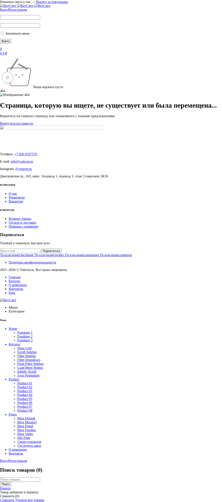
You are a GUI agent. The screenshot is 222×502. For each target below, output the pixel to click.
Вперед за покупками (52, 2)
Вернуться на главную (16, 123)
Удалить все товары (29, 500)
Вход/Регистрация (13, 9)
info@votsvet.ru (22, 161)
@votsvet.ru (23, 169)
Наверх (5, 488)
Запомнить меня (16, 33)
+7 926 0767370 (25, 154)
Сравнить (7, 500)
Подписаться (51, 251)
